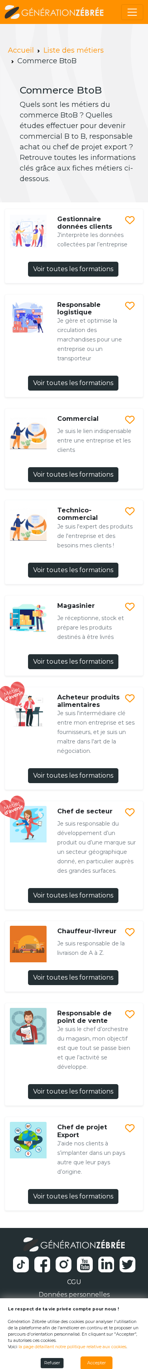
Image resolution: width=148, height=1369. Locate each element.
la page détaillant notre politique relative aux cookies (72, 1346)
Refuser (52, 1362)
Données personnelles (74, 1294)
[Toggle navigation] (132, 12)
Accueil (21, 50)
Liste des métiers (73, 50)
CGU (74, 1282)
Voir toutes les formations (73, 269)
